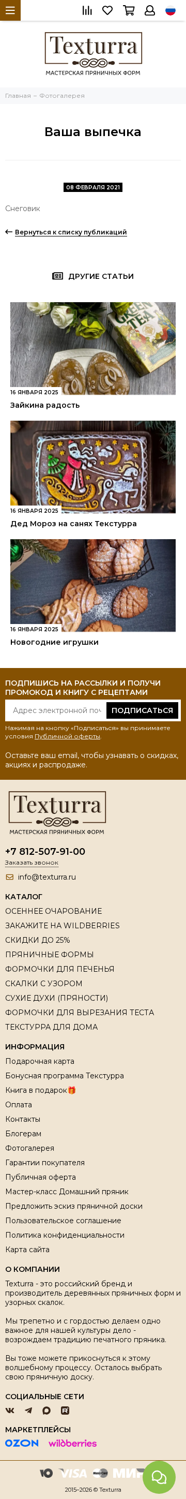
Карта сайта (27, 1249)
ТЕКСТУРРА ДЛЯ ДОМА (51, 1027)
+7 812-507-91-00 (45, 851)
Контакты (22, 1119)
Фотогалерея (29, 1148)
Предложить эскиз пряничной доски (74, 1206)
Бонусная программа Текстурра (64, 1075)
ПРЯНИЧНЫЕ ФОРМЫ (49, 954)
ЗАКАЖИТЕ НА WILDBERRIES (62, 925)
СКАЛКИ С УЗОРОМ (44, 983)
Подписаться (142, 710)
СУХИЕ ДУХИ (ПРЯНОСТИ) (56, 998)
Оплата (18, 1104)
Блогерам (23, 1133)
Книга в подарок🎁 (40, 1090)
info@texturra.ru (47, 877)
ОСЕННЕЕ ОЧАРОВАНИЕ (53, 911)
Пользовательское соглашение (63, 1220)
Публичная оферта (40, 1177)
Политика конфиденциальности (65, 1235)
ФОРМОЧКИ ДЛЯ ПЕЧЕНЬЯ (60, 969)
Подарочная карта (39, 1061)
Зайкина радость (45, 405)
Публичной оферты (67, 736)
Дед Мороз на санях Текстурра (73, 523)
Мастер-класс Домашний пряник (67, 1191)
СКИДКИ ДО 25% (37, 940)
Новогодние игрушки (54, 642)
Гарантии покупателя (45, 1162)
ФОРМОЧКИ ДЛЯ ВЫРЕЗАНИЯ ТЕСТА (79, 1012)
